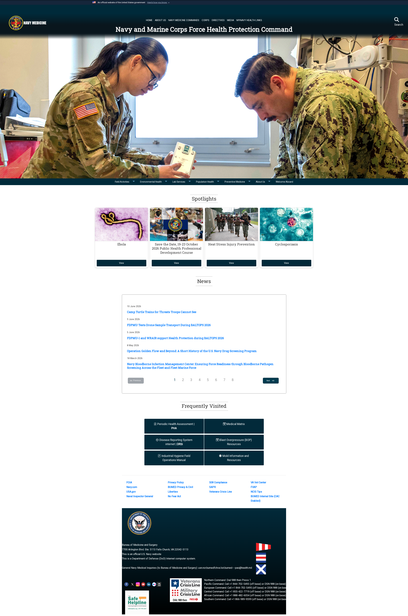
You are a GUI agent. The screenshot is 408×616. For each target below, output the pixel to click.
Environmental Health (152, 181)
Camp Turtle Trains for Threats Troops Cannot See (161, 312)
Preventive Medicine (236, 181)
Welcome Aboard (284, 181)
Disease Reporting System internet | (175, 442)
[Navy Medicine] (27, 23)
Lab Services (179, 181)
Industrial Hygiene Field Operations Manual (175, 458)
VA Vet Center (258, 482)
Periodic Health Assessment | (175, 426)
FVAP (254, 487)
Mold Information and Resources (235, 458)
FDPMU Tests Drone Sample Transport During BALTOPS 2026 (169, 325)
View (121, 263)
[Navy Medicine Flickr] (154, 584)
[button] (158, 2)
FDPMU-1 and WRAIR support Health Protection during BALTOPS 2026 (175, 338)
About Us (261, 181)
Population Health (206, 181)
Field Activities (123, 181)
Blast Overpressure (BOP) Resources (235, 442)
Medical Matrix (235, 424)
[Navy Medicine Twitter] (132, 584)
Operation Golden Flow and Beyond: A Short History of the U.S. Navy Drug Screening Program (192, 351)
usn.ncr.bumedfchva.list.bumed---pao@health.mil (225, 567)
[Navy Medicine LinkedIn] (149, 584)
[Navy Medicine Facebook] (126, 584)
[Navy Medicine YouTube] (143, 584)
